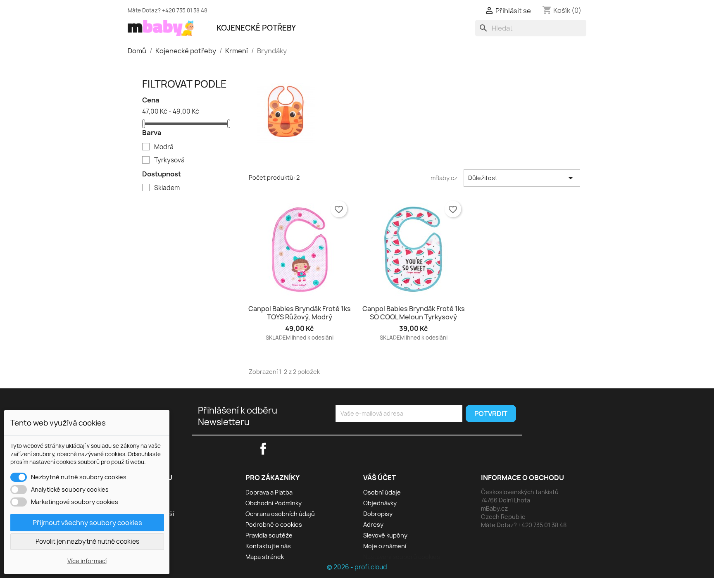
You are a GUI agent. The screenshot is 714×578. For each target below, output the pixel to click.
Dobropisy (378, 514)
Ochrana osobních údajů (280, 514)
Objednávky (380, 503)
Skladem (167, 188)
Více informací (87, 561)
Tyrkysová (169, 160)
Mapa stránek (264, 557)
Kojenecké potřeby (256, 28)
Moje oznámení (384, 546)
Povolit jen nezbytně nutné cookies (87, 541)
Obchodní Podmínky (273, 503)
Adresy (373, 524)
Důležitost (522, 178)
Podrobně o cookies (273, 524)
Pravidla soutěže (269, 535)
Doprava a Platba (269, 492)
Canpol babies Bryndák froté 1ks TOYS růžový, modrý (299, 312)
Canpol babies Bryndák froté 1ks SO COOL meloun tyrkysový (413, 312)
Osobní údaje (382, 492)
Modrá (164, 147)
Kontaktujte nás (268, 546)
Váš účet (379, 477)
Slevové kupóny (385, 535)
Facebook (452, 9)
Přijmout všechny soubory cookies (87, 522)
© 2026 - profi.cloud (357, 567)
